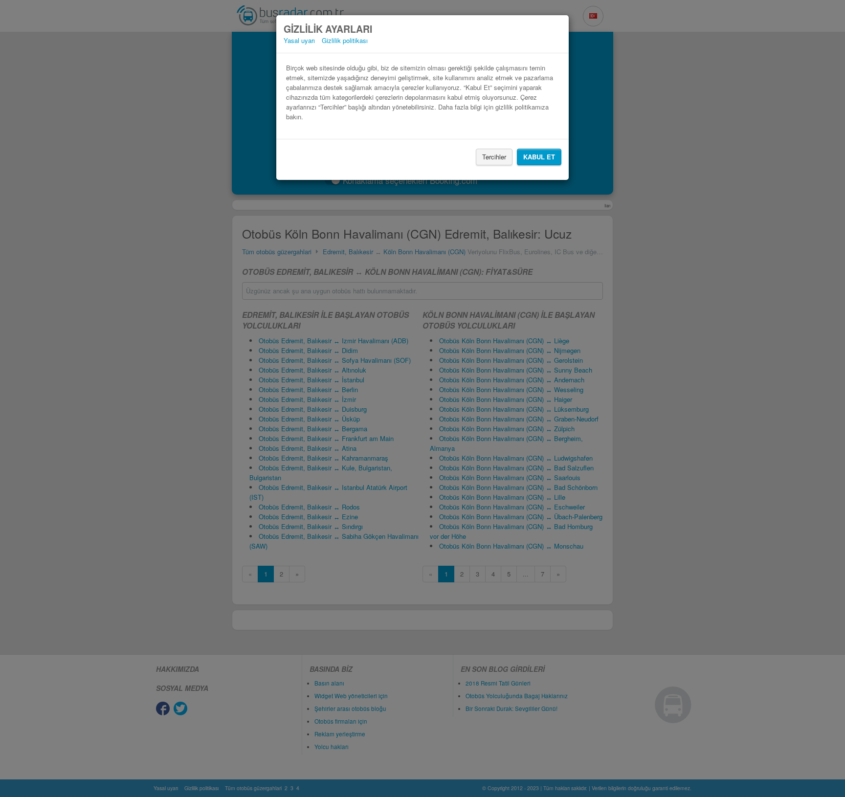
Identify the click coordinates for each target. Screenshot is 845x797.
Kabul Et (539, 156)
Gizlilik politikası (345, 40)
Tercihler (494, 156)
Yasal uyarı (299, 40)
